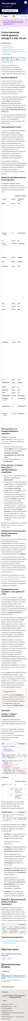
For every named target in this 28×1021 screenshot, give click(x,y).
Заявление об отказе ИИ (7, 1004)
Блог (15, 1006)
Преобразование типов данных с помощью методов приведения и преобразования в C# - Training (14, 977)
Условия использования (7, 1016)
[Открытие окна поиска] (22, 16)
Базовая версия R (6, 45)
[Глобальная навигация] (1, 16)
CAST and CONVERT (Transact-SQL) (16, 681)
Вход (25, 16)
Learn (2, 28)
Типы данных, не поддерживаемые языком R (14, 51)
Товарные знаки (19, 1016)
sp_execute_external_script (8, 735)
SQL (7, 28)
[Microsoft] (14, 16)
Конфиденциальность (6, 1010)
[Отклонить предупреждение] (25, 2)
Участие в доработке (6, 1008)
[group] (14, 312)
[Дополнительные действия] (25, 28)
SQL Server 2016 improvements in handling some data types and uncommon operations (13, 579)
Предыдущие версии (6, 1006)
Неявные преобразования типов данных (13, 49)
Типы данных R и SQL (7, 47)
